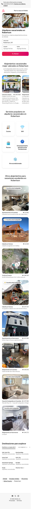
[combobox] (15, 43)
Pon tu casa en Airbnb (21, 11)
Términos (19, 500)
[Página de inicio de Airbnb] (3, 10)
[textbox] (8, 48)
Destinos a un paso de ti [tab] (8, 447)
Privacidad (12, 500)
